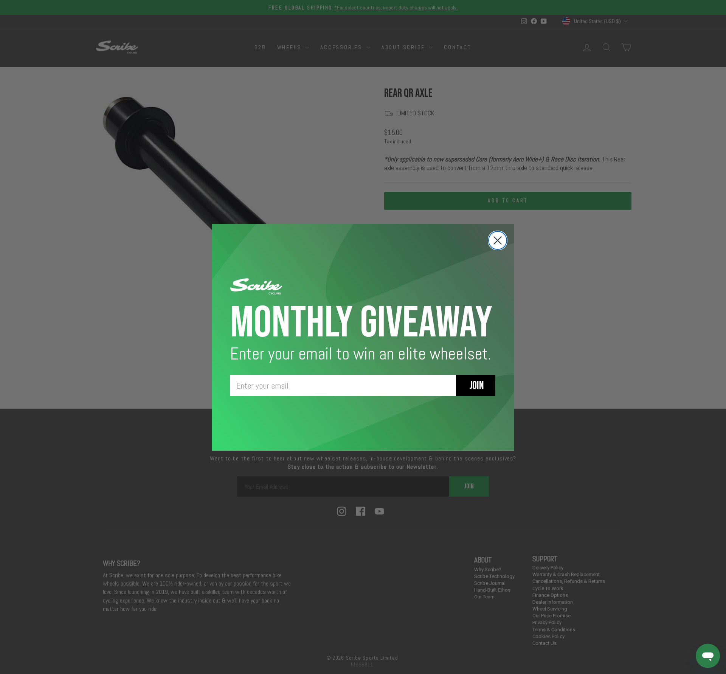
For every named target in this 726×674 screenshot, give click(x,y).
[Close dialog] (498, 240)
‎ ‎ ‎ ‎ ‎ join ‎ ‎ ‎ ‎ (476, 385)
